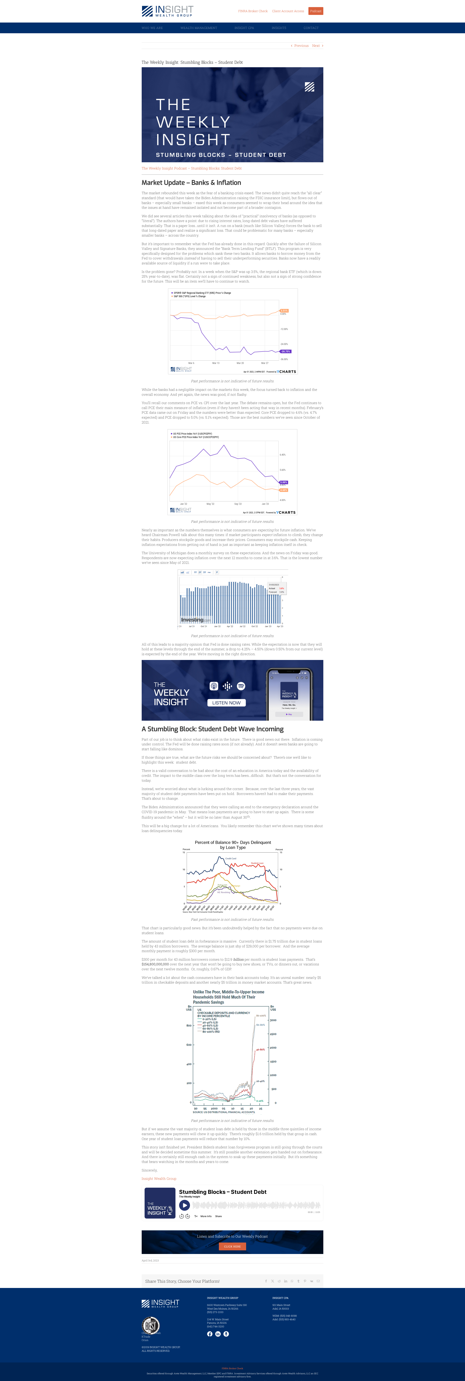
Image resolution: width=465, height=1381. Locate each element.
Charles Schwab (151, 1333)
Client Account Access (288, 11)
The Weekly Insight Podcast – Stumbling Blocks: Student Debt (192, 168)
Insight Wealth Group (159, 1178)
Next (316, 45)
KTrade (146, 1336)
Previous (301, 45)
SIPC (219, 1373)
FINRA (229, 1373)
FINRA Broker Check (253, 11)
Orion (145, 1340)
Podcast (316, 11)
